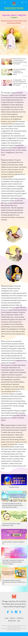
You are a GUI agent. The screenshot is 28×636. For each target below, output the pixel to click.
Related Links (12, 621)
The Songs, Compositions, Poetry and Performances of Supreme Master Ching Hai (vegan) (13, 562)
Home (6, 618)
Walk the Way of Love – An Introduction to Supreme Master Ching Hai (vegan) (20, 61)
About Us (12, 618)
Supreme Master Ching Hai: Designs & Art (13, 543)
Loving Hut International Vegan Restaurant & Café (11, 524)
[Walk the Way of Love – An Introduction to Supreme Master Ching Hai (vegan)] (6, 61)
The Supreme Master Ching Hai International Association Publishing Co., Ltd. (14, 582)
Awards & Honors (14, 487)
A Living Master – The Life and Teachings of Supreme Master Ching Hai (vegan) (20, 82)
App (18, 621)
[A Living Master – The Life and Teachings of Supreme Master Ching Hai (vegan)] (6, 83)
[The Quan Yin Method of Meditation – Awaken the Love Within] (6, 72)
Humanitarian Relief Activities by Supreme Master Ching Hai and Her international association (12, 505)
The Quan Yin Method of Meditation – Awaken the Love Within (19, 72)
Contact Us (20, 618)
